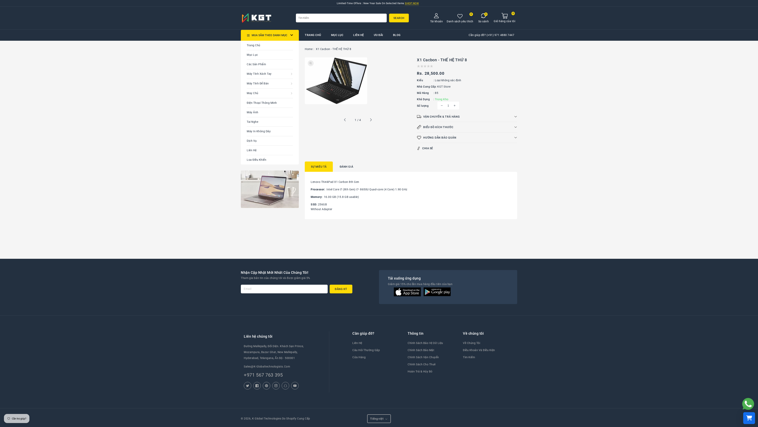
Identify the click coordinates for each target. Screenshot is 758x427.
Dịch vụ (252, 140)
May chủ (252, 93)
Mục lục (252, 54)
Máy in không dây (259, 131)
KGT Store (444, 86)
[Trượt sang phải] (371, 120)
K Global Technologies (266, 418)
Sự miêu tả (319, 166)
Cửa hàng (359, 357)
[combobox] (341, 18)
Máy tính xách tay (259, 73)
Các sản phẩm (256, 64)
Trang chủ (253, 45)
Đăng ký (341, 289)
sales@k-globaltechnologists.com (267, 366)
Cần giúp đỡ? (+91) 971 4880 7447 (491, 35)
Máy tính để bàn (258, 83)
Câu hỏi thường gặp (366, 350)
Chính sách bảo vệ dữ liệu (425, 343)
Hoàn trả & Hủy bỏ (420, 371)
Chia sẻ (427, 148)
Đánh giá (346, 166)
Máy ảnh (252, 112)
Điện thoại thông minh (262, 102)
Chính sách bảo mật (421, 350)
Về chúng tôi (471, 343)
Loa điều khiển (256, 159)
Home (308, 49)
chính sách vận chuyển (423, 357)
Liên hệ (252, 150)
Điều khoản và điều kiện (479, 350)
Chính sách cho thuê (422, 364)
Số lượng (423, 105)
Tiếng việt (377, 418)
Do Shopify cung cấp (296, 418)
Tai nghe (252, 121)
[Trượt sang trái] (345, 120)
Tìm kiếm (469, 357)
